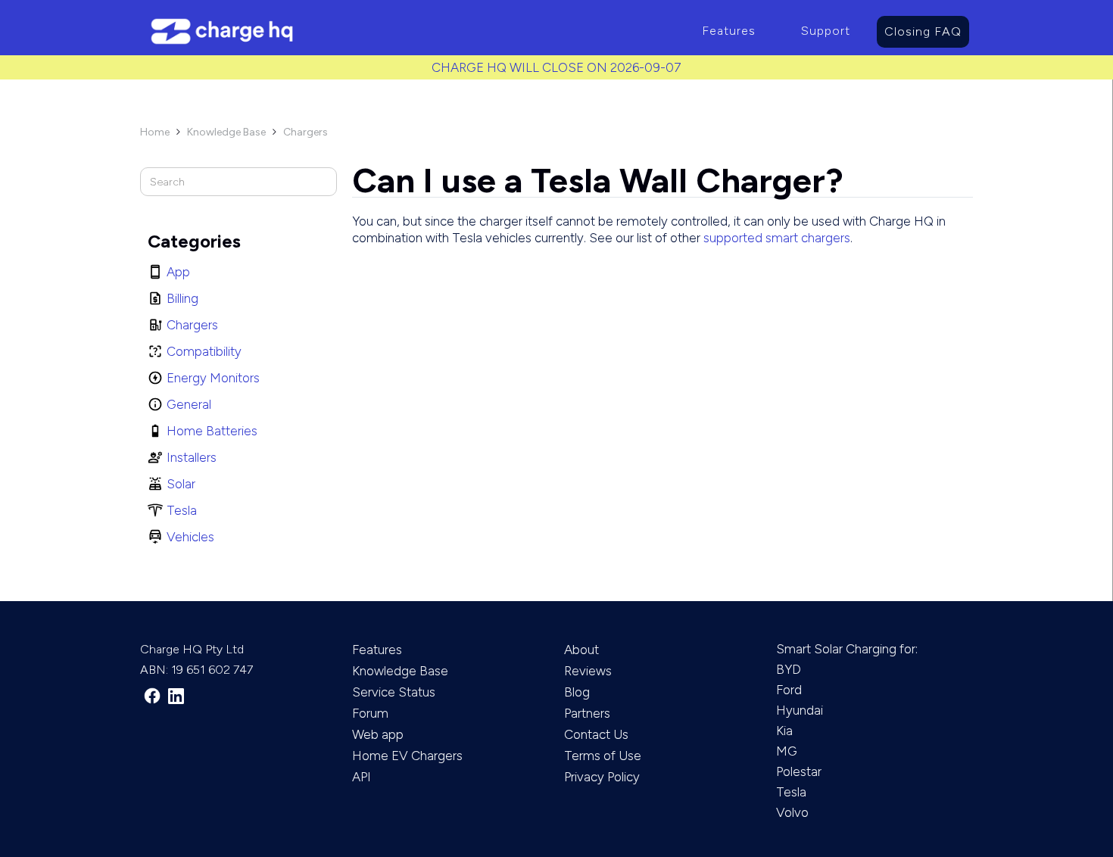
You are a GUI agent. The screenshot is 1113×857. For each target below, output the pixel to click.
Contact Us (596, 734)
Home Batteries (212, 430)
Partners (587, 713)
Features (729, 30)
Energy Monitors (213, 377)
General (189, 404)
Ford (789, 689)
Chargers (305, 132)
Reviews (588, 670)
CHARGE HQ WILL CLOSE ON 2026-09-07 (556, 67)
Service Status (393, 692)
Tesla (182, 510)
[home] (409, 31)
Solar (181, 483)
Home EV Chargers (407, 755)
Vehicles (190, 536)
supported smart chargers (776, 237)
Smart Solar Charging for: (847, 648)
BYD (788, 669)
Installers (192, 457)
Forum (370, 713)
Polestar (799, 771)
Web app (378, 734)
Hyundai (799, 710)
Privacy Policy (602, 776)
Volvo (792, 812)
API (361, 776)
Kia (784, 730)
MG (786, 751)
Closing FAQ (923, 31)
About (581, 649)
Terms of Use (602, 755)
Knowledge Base (226, 132)
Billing (182, 298)
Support (825, 30)
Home (155, 132)
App (178, 271)
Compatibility (204, 351)
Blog (577, 692)
